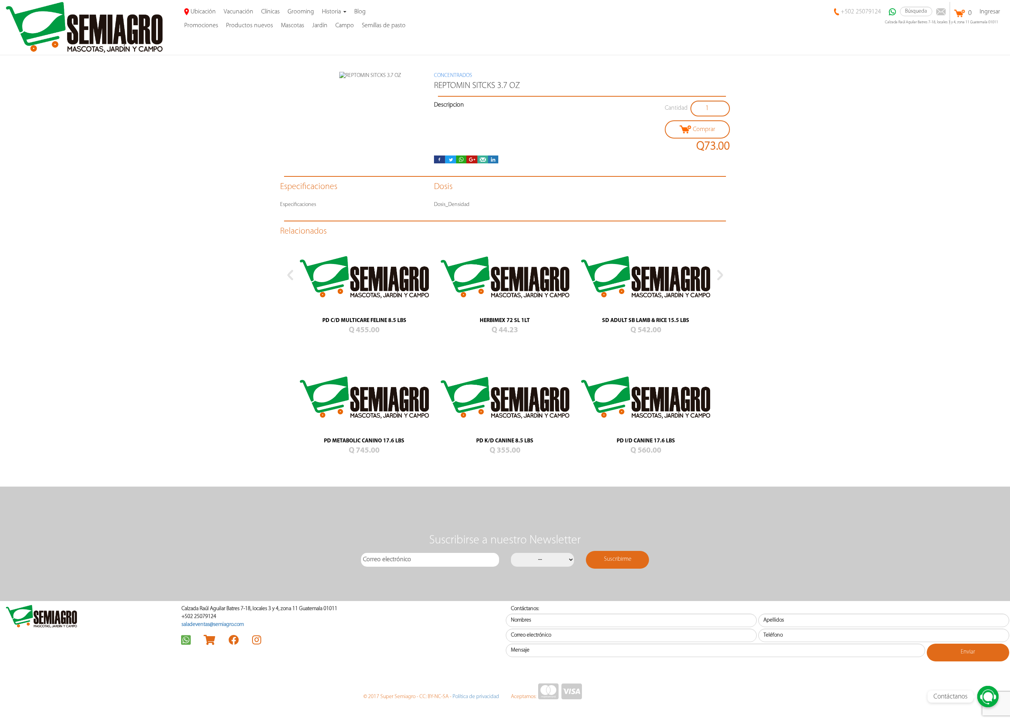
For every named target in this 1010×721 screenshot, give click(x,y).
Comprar (703, 129)
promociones (201, 25)
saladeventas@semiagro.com (212, 624)
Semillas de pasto (384, 25)
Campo (344, 25)
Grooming (301, 12)
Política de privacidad (476, 697)
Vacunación (238, 12)
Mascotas (292, 25)
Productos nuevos (249, 25)
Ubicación (202, 12)
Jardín (319, 25)
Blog (360, 12)
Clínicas (270, 12)
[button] (290, 374)
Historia (332, 12)
